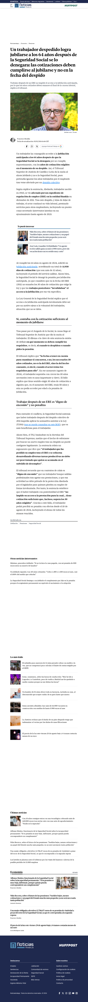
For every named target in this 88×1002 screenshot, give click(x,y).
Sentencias (14, 969)
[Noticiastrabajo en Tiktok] (69, 993)
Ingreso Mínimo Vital (18, 983)
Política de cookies (63, 973)
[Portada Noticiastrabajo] (21, 945)
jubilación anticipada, (27, 266)
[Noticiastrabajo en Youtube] (73, 993)
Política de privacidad (64, 979)
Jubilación (14, 523)
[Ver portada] (23, 5)
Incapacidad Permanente (19, 976)
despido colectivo (50, 182)
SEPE (33, 976)
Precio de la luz (25, 1)
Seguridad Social (35, 523)
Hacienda (13, 979)
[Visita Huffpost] (71, 5)
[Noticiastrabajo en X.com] (62, 993)
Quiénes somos (62, 966)
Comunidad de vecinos (39, 969)
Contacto (59, 983)
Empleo (13, 966)
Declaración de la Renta (19, 973)
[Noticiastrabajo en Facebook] (59, 993)
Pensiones (23, 523)
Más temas (35, 979)
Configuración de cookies (65, 969)
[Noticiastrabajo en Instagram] (66, 993)
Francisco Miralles (23, 139)
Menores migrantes (38, 1)
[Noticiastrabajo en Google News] (76, 993)
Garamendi (49, 1)
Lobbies (57, 1)
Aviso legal (60, 976)
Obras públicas (67, 1)
